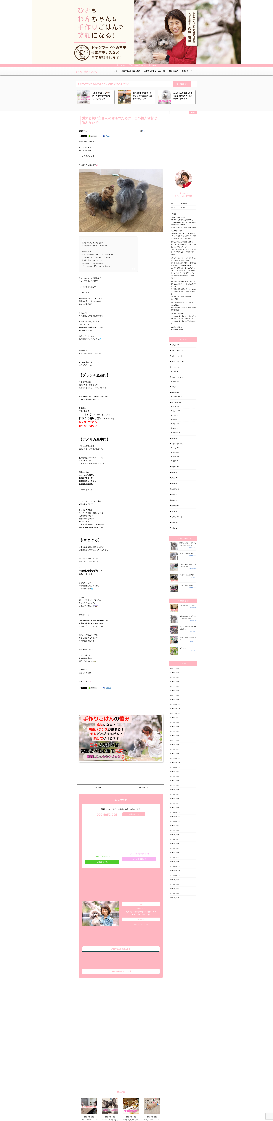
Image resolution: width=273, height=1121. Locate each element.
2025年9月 (173, 717)
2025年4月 (173, 740)
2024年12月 (173, 758)
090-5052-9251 (108, 814)
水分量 (174, 456)
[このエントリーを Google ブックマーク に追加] (104, 136)
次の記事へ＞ (144, 787)
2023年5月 (173, 844)
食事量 (174, 381)
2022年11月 (173, 871)
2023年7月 (173, 835)
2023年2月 (173, 857)
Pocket (108, 136)
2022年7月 (173, 889)
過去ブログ (173, 71)
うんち (174, 406)
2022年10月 (173, 875)
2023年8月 (173, 830)
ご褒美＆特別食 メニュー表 (154, 71)
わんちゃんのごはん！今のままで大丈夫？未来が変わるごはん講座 (182, 96)
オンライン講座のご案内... (187, 553)
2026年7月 (173, 672)
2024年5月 (173, 790)
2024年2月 (173, 803)
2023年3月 (173, 853)
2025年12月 (173, 704)
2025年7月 (173, 727)
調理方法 (174, 506)
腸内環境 (175, 432)
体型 (172, 438)
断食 (174, 419)
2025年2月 (173, 749)
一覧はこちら (183, 84)
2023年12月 (173, 812)
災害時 (174, 461)
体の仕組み (174, 402)
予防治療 (174, 392)
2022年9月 (173, 880)
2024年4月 (173, 794)
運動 (172, 511)
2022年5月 (173, 898)
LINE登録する (102, 862)
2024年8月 (173, 776)
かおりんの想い (175, 361)
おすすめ (174, 345)
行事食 (173, 494)
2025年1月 (173, 754)
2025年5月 (173, 735)
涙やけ (174, 424)
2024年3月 (173, 799)
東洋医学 (174, 467)
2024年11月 (173, 762)
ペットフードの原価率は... (187, 585)
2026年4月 (173, 686)
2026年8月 (173, 668)
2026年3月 (173, 690)
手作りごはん (175, 444)
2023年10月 (173, 821)
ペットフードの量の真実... (187, 575)
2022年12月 (173, 866)
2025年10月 (173, 713)
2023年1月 (173, 862)
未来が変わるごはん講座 (131, 71)
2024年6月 (173, 785)
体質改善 (175, 452)
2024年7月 (173, 781)
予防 (172, 387)
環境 (172, 483)
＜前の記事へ (98, 787)
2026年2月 (173, 695)
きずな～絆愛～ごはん (86, 71)
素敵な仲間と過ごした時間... (187, 605)
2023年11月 (173, 817)
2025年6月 (173, 731)
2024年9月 (173, 772)
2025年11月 (173, 708)
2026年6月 (173, 677)
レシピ (174, 448)
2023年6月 (173, 839)
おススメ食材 (175, 350)
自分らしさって (183, 648)
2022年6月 (173, 893)
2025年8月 (173, 722)
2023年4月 (173, 848)
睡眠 (174, 428)
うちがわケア (176, 396)
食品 (143, 131)
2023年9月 (173, 826)
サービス (174, 367)
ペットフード (175, 377)
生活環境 (174, 489)
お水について (175, 356)
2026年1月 (173, 700)
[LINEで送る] (92, 136)
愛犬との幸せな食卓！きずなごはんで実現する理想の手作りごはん (142, 96)
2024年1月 (173, 808)
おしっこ (175, 411)
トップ (114, 71)
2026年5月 (173, 682)
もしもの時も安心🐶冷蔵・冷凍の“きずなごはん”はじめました (101, 96)
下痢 (174, 415)
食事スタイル (175, 517)
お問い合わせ (187, 71)
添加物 (173, 478)
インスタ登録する (139, 859)
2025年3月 (173, 745)
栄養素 (173, 472)
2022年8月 (173, 884)
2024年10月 (173, 767)
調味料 (173, 500)
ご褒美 (174, 371)
